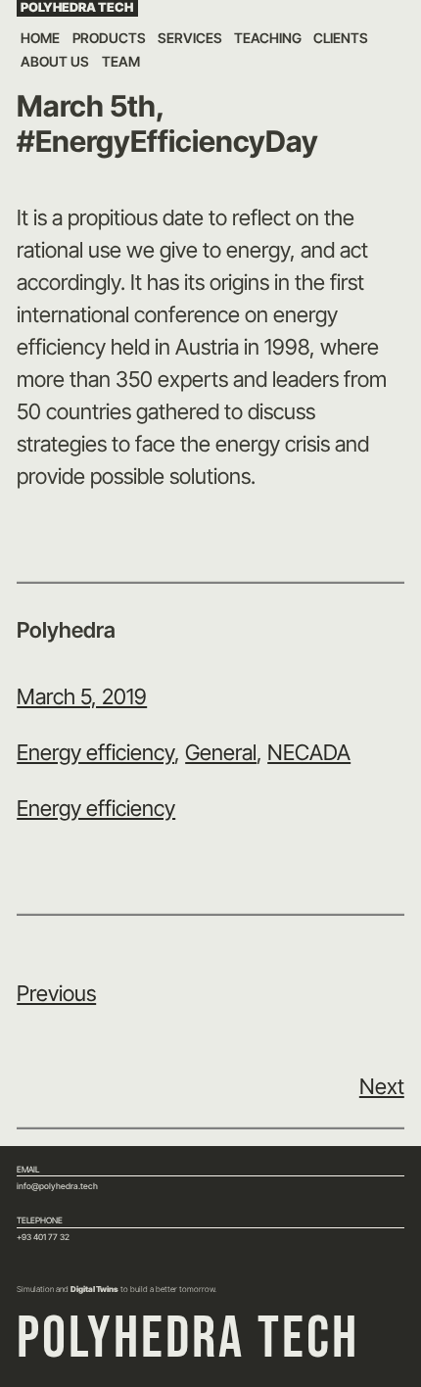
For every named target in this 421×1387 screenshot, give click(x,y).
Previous (56, 993)
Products (109, 37)
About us (55, 61)
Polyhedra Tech (77, 7)
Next (381, 1086)
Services (190, 37)
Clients (340, 37)
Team (121, 61)
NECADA (309, 752)
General (221, 752)
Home (40, 37)
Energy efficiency (95, 752)
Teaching (268, 37)
